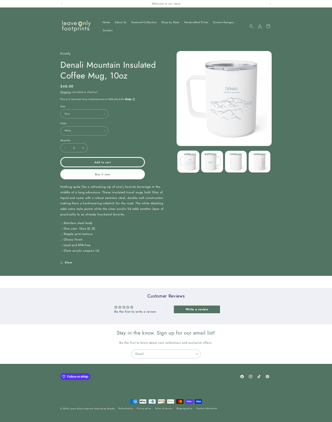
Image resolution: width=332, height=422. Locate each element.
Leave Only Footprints (81, 408)
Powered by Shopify (104, 408)
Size (62, 106)
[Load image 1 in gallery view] (188, 161)
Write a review (197, 309)
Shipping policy (184, 408)
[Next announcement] (270, 3)
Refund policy (126, 408)
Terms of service (163, 408)
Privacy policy (144, 408)
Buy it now (102, 174)
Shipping (65, 92)
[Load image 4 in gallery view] (259, 161)
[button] (251, 26)
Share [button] (68, 262)
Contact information (206, 408)
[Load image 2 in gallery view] (212, 161)
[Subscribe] (196, 354)
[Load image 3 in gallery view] (236, 161)
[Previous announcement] (61, 3)
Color (63, 123)
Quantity (65, 140)
